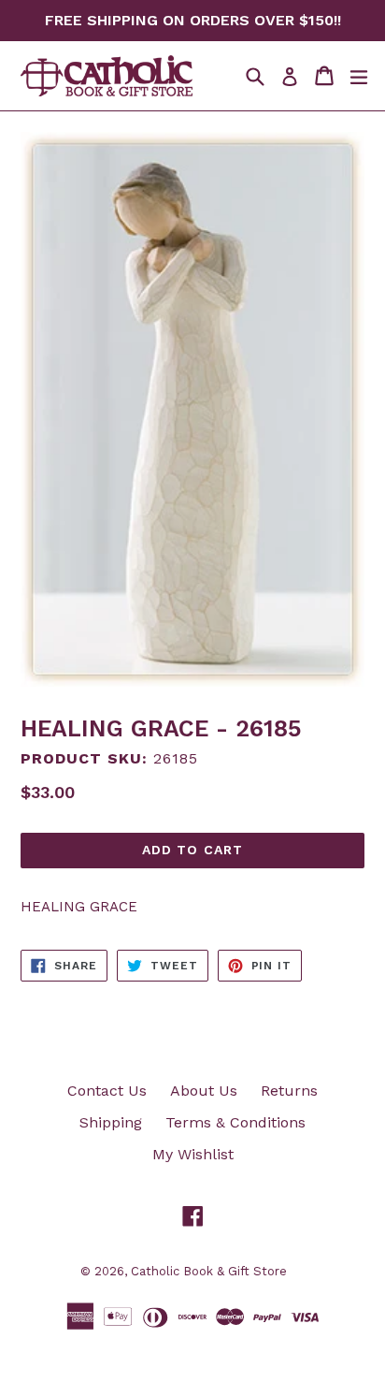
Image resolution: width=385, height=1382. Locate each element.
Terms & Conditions (235, 1122)
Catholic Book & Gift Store (209, 1271)
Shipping (110, 1122)
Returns (289, 1090)
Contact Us (107, 1090)
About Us (203, 1090)
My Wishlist (193, 1154)
